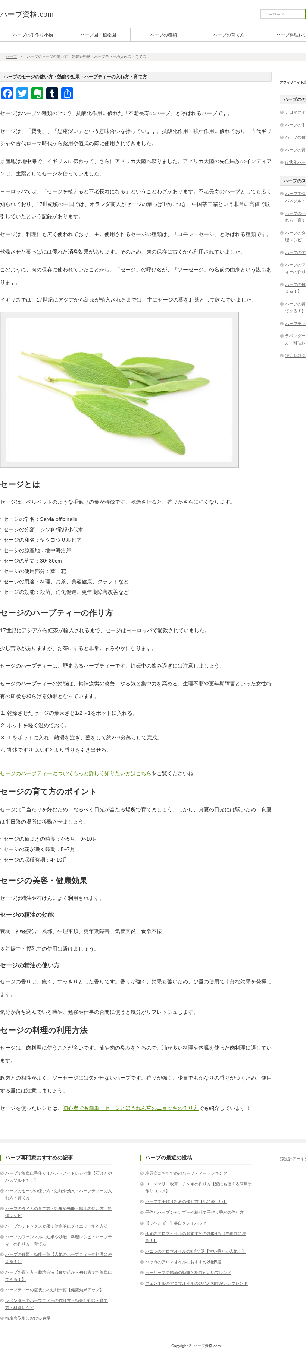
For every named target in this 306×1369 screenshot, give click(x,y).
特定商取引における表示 (27, 1318)
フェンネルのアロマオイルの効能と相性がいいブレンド (196, 1283)
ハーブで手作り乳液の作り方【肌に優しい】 (186, 1201)
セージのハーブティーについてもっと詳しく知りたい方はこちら (76, 773)
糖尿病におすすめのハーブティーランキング (186, 1173)
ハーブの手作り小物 (33, 35)
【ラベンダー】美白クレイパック (176, 1223)
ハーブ (11, 57)
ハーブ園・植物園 (98, 35)
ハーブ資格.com (27, 14)
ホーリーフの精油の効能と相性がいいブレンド (188, 1272)
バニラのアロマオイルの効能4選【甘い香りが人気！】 (195, 1251)
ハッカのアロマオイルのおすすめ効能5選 (183, 1262)
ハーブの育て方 (228, 35)
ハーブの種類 (163, 35)
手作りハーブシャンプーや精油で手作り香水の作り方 (194, 1212)
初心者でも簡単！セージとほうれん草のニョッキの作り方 (131, 1108)
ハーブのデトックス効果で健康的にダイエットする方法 (56, 1226)
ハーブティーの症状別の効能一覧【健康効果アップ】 (54, 1289)
